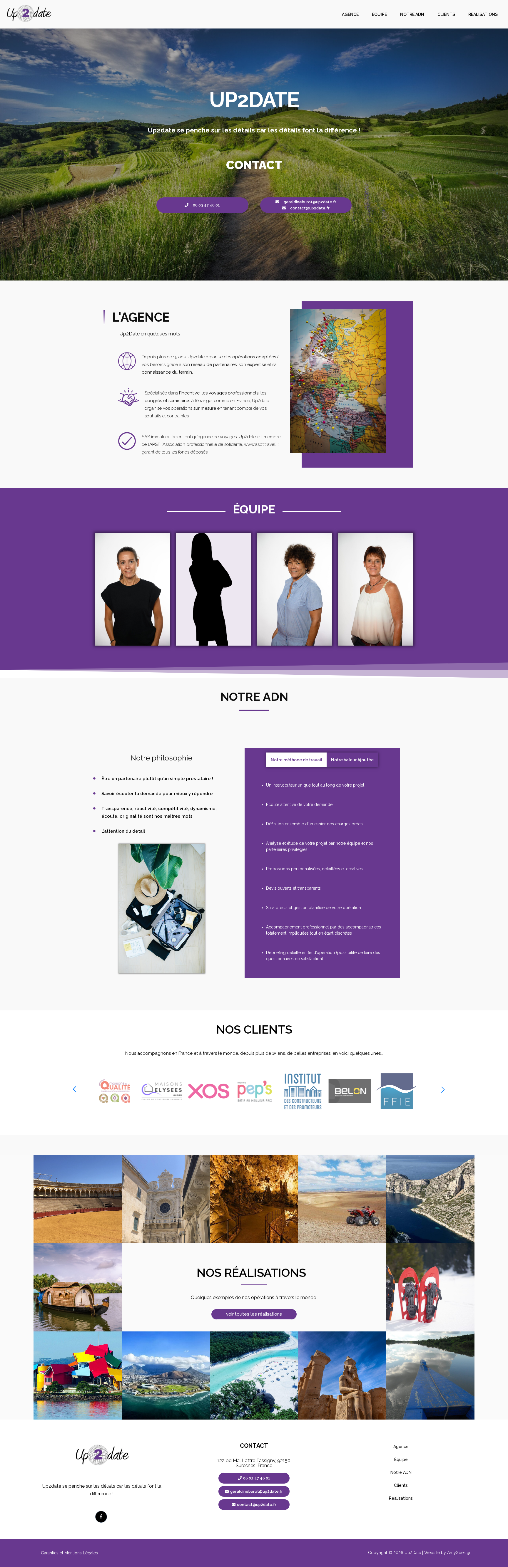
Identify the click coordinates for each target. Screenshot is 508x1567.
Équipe (379, 14)
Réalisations (483, 14)
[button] (74, 1090)
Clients (446, 14)
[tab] (296, 760)
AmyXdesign (459, 1552)
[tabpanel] (322, 872)
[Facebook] (101, 1517)
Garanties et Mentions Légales (69, 1553)
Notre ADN (412, 14)
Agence (350, 14)
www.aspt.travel (259, 444)
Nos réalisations (251, 1272)
